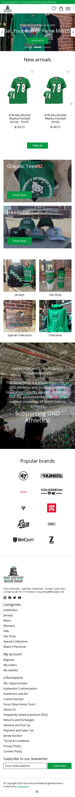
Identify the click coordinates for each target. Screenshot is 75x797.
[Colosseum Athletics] (52, 492)
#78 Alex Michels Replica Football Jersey (55, 118)
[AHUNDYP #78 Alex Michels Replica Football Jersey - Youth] (19, 90)
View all (37, 145)
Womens (9, 626)
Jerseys (19, 295)
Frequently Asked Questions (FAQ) (25, 715)
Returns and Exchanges (18, 720)
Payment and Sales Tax (18, 730)
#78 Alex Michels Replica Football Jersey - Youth (20, 118)
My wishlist (10, 670)
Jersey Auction (12, 736)
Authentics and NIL (15, 694)
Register (8, 660)
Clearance (55, 335)
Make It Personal (14, 647)
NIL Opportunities (15, 683)
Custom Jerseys (13, 699)
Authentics (10, 610)
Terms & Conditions (16, 741)
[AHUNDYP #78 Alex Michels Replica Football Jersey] (55, 90)
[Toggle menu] (68, 8)
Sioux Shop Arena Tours (19, 704)
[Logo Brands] (52, 508)
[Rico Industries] (23, 524)
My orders (10, 665)
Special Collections (20, 335)
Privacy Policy (12, 746)
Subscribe (59, 766)
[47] (23, 476)
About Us (9, 709)
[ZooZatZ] (52, 540)
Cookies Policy (12, 751)
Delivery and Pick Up (16, 725)
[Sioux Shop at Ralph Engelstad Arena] (7, 8)
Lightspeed (23, 786)
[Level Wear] (23, 508)
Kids (6, 631)
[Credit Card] (37, 792)
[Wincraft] (23, 540)
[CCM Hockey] (23, 492)
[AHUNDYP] (52, 476)
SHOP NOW (37, 40)
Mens (7, 620)
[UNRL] (52, 524)
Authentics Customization (20, 688)
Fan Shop (55, 295)
